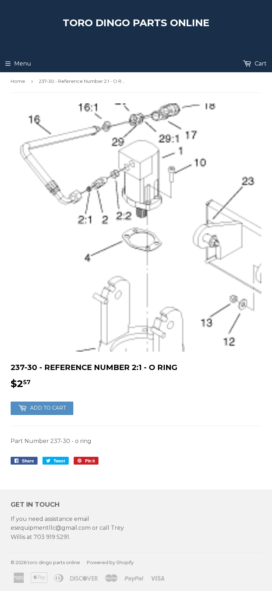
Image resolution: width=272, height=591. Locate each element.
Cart (260, 63)
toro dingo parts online (136, 23)
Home (18, 81)
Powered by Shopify (110, 562)
